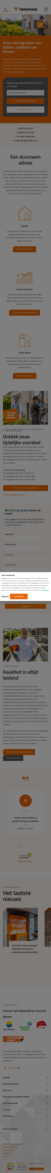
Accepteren (19, 596)
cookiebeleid (46, 590)
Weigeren (5, 596)
